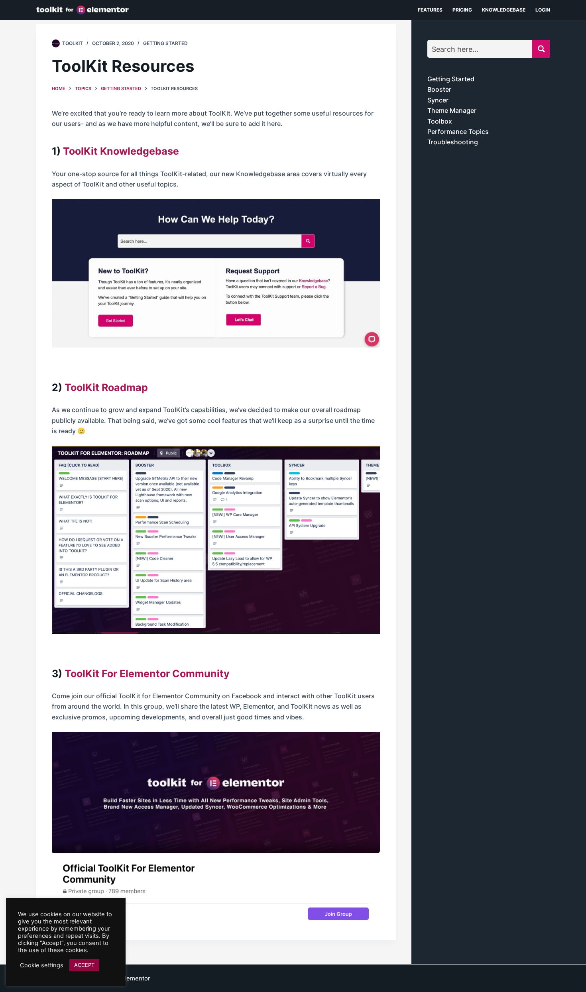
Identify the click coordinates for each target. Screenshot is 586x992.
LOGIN (542, 10)
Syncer (437, 100)
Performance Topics (458, 132)
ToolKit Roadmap (106, 387)
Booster (439, 89)
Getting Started (165, 43)
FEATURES (430, 10)
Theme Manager (451, 110)
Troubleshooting (452, 142)
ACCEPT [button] (84, 965)
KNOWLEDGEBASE (503, 10)
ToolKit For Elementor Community (147, 674)
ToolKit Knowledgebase (121, 151)
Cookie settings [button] (41, 965)
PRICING (462, 10)
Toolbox (439, 121)
